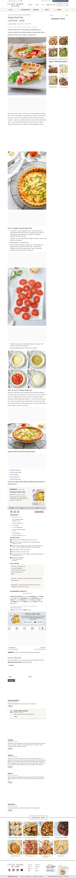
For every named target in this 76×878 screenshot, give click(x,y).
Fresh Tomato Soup (15, 472)
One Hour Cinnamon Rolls (14, 837)
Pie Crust (14, 517)
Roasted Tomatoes (15, 470)
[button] (10, 489)
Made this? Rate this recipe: (15, 662)
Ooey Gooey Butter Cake (63, 75)
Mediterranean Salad (53, 58)
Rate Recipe (40, 511)
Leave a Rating (39, 622)
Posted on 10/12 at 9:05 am (13, 741)
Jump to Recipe (12, 20)
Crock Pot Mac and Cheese (46, 856)
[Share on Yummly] (32, 628)
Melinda (11, 804)
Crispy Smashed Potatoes (30, 837)
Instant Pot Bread (15, 856)
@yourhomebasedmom (36, 617)
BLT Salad (53, 46)
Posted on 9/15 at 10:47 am (13, 701)
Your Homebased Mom (15, 5)
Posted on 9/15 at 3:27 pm (18, 712)
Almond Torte (61, 856)
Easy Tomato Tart (15, 476)
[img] (9, 870)
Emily (10, 773)
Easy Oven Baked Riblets (61, 837)
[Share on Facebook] (14, 512)
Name (10, 676)
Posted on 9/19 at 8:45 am (13, 806)
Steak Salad (63, 46)
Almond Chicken (46, 837)
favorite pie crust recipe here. (19, 234)
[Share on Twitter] (17, 628)
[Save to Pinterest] (18, 512)
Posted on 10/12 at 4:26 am (13, 756)
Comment (11, 665)
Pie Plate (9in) (26, 593)
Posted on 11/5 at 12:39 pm (13, 775)
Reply (10, 706)
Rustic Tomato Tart (15, 479)
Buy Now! (50, 870)
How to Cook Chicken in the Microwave (53, 87)
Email (30, 676)
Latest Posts (14, 14)
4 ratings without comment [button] (31, 652)
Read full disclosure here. (16, 607)
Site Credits (65, 876)
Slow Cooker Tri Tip (53, 74)
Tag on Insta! (29, 622)
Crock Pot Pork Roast (63, 87)
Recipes (20, 14)
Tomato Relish (14, 474)
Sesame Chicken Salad (63, 58)
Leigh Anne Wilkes (20, 494)
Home (9, 14)
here (36, 26)
